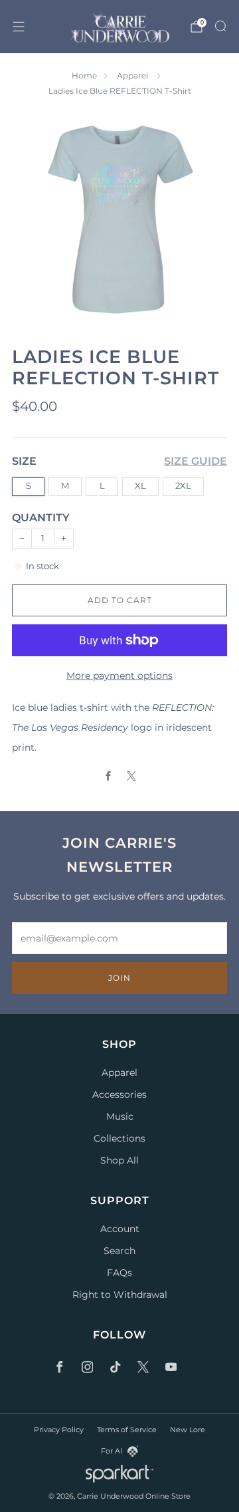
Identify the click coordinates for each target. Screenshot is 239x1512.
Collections (119, 1138)
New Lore (187, 1429)
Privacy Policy (59, 1429)
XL (140, 486)
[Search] (220, 26)
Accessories (119, 1094)
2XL (183, 486)
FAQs (119, 1273)
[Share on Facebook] (108, 776)
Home (84, 75)
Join (119, 978)
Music (119, 1116)
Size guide (195, 461)
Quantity (41, 517)
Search (119, 1251)
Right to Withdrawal (119, 1295)
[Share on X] (131, 776)
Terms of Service (127, 1429)
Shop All (119, 1160)
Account (119, 1229)
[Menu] (18, 26)
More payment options (119, 676)
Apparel (133, 75)
